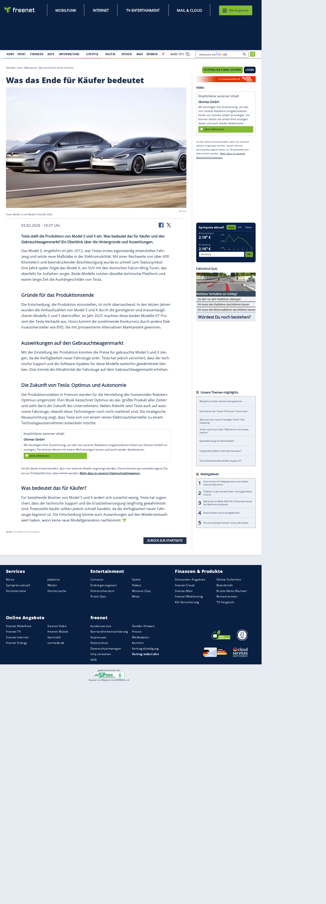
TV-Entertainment (143, 10)
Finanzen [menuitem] (36, 54)
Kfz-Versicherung (187, 602)
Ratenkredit (224, 585)
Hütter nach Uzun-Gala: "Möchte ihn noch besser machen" (224, 431)
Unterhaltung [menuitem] (69, 54)
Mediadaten (140, 637)
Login (250, 69)
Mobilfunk (65, 10)
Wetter (52, 585)
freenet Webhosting (189, 596)
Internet (101, 10)
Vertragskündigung (145, 648)
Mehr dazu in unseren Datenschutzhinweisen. (110, 473)
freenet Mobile (57, 631)
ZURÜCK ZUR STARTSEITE (165, 540)
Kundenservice (100, 626)
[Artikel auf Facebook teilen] (161, 224)
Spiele (136, 579)
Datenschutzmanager (105, 648)
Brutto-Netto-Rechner (231, 591)
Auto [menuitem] (51, 54)
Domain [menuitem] (152, 54)
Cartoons (96, 579)
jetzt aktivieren (39, 455)
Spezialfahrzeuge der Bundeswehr (217, 440)
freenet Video (57, 626)
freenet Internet (17, 637)
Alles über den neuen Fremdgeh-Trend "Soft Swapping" (222, 421)
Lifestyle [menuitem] (92, 54)
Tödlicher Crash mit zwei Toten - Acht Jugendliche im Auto (227, 493)
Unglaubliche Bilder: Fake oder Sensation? (221, 450)
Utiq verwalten (100, 654)
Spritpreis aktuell (18, 585)
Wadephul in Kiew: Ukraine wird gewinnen (221, 401)
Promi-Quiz (98, 596)
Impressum (98, 637)
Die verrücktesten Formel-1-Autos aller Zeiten (225, 522)
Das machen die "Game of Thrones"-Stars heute (223, 411)
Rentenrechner (226, 596)
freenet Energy (16, 643)
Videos (137, 585)
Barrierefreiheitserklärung (109, 631)
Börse (10, 579)
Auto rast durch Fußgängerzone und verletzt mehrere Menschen (225, 483)
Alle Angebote (238, 10)
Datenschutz (99, 643)
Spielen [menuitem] (126, 54)
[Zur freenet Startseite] (19, 10)
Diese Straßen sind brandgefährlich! (221, 512)
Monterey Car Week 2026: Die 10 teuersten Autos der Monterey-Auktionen (227, 503)
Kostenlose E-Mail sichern (222, 69)
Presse (137, 631)
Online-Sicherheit (228, 579)
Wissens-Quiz (141, 591)
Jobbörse (53, 579)
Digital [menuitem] (110, 54)
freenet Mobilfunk (18, 626)
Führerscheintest (102, 591)
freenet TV (13, 631)
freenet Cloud (184, 585)
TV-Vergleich (225, 602)
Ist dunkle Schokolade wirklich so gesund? (220, 460)
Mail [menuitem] (140, 54)
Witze (136, 596)
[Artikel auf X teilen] (169, 224)
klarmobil (54, 637)
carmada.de (55, 643)
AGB (93, 660)
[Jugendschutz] (109, 674)
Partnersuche (57, 591)
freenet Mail (183, 591)
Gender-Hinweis (143, 626)
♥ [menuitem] (163, 54)
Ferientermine (16, 591)
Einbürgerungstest (103, 585)
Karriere (138, 643)
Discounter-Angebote (190, 579)
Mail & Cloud (189, 10)
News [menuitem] (10, 54)
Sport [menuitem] (21, 54)
